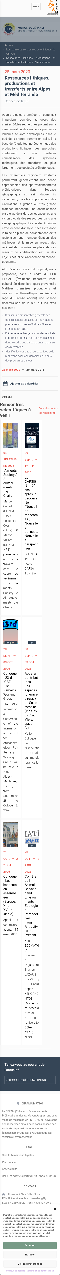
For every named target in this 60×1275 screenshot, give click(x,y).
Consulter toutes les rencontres (48, 410)
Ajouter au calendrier (24, 383)
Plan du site (9, 1162)
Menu (36, 6)
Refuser (30, 1254)
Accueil (9, 45)
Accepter (30, 1245)
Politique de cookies (15, 1271)
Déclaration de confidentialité (40, 1271)
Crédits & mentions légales (18, 1155)
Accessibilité (9, 1169)
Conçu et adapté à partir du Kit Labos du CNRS (29, 1176)
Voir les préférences (30, 1263)
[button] (55, 1208)
